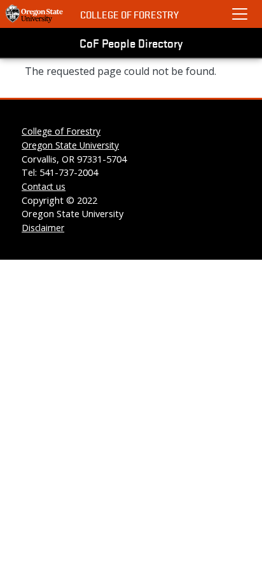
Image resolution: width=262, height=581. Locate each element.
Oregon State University (70, 145)
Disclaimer (43, 228)
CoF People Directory (131, 42)
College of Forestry (129, 14)
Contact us (44, 186)
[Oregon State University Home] (35, 13)
